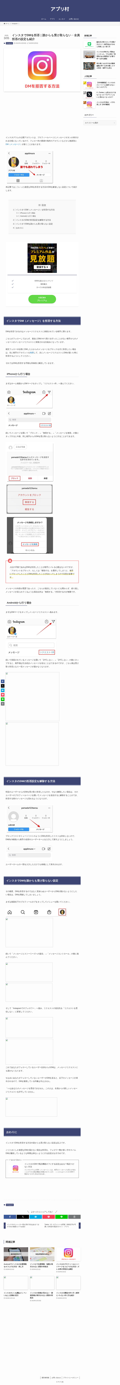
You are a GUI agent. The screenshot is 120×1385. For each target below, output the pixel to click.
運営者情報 (45, 1378)
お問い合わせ (56, 1378)
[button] (10, 1217)
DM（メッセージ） (14, 144)
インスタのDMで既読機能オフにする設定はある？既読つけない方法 (49, 1165)
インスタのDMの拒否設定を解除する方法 (33, 220)
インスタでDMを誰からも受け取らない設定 (34, 224)
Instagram (9, 43)
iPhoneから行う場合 (27, 213)
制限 (32, 353)
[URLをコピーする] (74, 1217)
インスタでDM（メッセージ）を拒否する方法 (35, 210)
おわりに (20, 228)
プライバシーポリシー (70, 1378)
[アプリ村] (60, 9)
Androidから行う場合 (28, 216)
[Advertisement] (42, 111)
